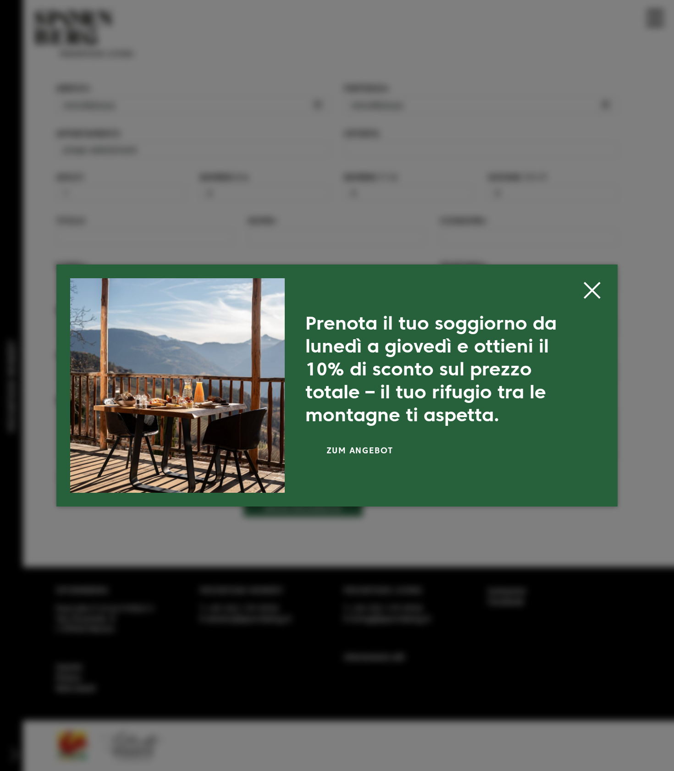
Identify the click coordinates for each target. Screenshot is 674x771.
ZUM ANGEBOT (360, 450)
